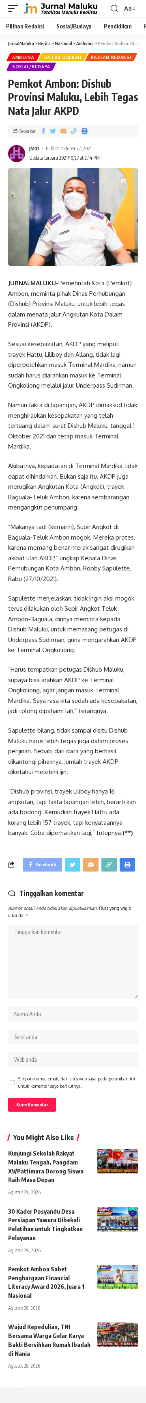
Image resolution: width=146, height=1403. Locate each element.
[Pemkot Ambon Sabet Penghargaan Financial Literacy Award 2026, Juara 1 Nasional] (117, 1277)
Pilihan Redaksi (111, 57)
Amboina (23, 57)
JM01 (34, 148)
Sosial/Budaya (31, 66)
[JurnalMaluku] (59, 8)
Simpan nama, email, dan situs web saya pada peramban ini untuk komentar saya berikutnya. (76, 1082)
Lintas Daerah (63, 57)
